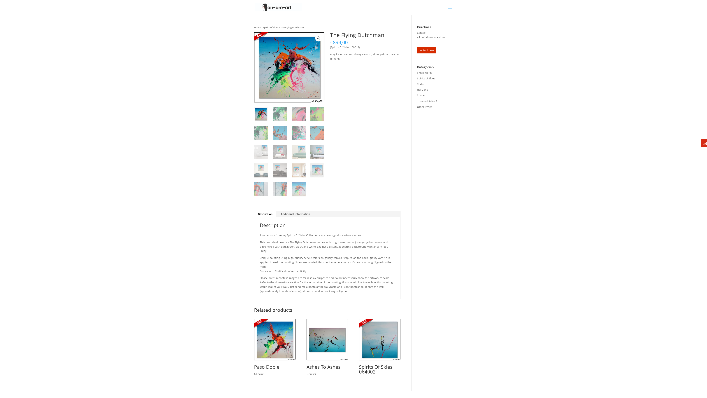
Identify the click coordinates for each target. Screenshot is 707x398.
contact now (426, 50)
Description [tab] (265, 214)
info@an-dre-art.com (434, 37)
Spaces (421, 95)
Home (257, 27)
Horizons (422, 89)
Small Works (424, 72)
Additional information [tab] (295, 214)
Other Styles (424, 107)
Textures (422, 84)
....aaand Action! (427, 101)
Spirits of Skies (271, 27)
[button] (318, 38)
